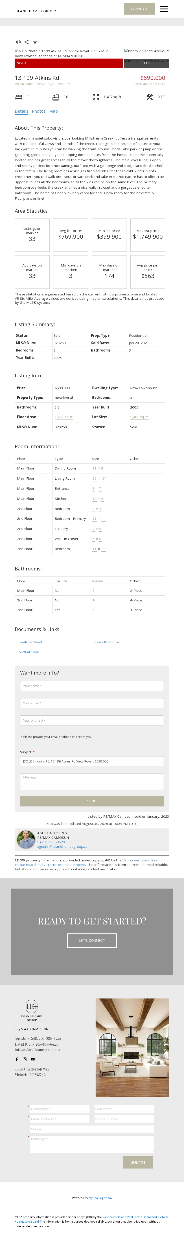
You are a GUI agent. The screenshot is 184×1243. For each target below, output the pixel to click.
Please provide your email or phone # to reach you (57, 737)
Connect (139, 9)
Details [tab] (21, 111)
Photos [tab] (39, 111)
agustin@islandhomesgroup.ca (62, 846)
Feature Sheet (30, 642)
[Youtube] (34, 1059)
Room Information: (37, 446)
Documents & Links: (38, 629)
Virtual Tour (29, 652)
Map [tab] (53, 111)
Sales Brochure (106, 642)
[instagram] (26, 1059)
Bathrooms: (28, 568)
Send (91, 801)
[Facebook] (18, 1059)
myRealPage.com (100, 1198)
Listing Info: (28, 375)
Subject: (26, 752)
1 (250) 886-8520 (51, 842)
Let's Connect (92, 940)
